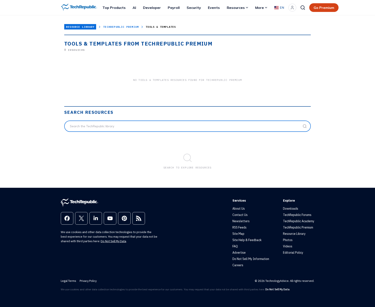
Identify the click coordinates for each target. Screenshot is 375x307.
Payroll (174, 7)
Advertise (239, 253)
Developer (152, 7)
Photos (288, 240)
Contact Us (240, 215)
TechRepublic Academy (298, 221)
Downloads (290, 209)
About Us (238, 209)
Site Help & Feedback (247, 240)
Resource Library (80, 26)
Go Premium (324, 7)
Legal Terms (68, 281)
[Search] (303, 7)
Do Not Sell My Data (113, 241)
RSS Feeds (239, 227)
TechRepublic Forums (297, 215)
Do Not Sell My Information (250, 259)
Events (214, 7)
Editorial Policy (293, 253)
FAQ (235, 246)
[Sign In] (292, 7)
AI (134, 7)
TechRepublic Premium (121, 26)
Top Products (114, 7)
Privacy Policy (88, 281)
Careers (237, 265)
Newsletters (241, 221)
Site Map (238, 234)
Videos (287, 246)
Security (194, 7)
